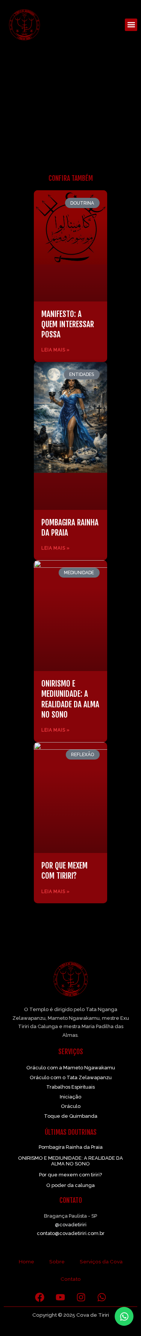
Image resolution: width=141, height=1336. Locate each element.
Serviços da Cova (101, 1261)
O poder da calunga (70, 1185)
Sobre (57, 1261)
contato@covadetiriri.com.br (71, 1233)
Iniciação (70, 1097)
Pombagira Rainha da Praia (71, 1147)
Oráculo (70, 1106)
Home (26, 1261)
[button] (131, 25)
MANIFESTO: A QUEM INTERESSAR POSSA (67, 324)
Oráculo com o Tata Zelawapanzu (71, 1077)
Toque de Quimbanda (70, 1116)
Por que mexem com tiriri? (64, 871)
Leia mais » (55, 350)
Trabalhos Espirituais (70, 1087)
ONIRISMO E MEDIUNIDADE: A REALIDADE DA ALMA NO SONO (70, 699)
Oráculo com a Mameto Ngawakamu (70, 1067)
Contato (71, 1279)
